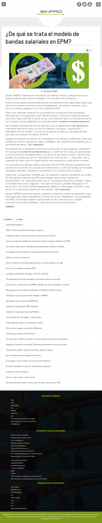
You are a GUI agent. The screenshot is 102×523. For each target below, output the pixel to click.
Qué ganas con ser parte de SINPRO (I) (22, 301)
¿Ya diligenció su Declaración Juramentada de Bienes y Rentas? (32, 252)
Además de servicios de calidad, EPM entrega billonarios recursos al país (36, 345)
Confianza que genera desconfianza (20, 334)
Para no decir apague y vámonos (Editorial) (24, 328)
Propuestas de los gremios (17, 372)
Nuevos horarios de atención (18, 257)
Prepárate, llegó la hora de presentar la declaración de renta (30, 236)
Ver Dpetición (80, 126)
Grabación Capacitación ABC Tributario (22, 306)
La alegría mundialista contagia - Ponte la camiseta (27, 274)
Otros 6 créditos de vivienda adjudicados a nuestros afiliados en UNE (34, 263)
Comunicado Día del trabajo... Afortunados (23, 317)
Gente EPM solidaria (14, 225)
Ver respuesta (35, 144)
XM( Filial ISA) (15, 424)
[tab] (8, 219)
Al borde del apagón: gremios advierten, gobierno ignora (29, 350)
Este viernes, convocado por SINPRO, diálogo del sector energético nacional (37, 285)
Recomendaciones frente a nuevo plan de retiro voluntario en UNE (33, 383)
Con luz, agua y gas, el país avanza (20, 377)
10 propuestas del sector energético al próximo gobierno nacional (33, 279)
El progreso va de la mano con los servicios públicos (28, 361)
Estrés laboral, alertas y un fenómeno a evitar (24, 323)
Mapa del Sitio (8, 514)
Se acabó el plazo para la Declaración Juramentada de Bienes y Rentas (35, 247)
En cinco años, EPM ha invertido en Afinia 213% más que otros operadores (37, 339)
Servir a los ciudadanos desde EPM (20, 268)
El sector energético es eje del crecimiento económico (28, 366)
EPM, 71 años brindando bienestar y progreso (25, 230)
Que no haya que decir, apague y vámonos (23, 355)
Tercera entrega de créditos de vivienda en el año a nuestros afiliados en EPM (38, 241)
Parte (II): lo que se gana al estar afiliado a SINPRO (27, 296)
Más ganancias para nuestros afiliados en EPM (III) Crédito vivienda (34, 290)
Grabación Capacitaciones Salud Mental (22, 312)
